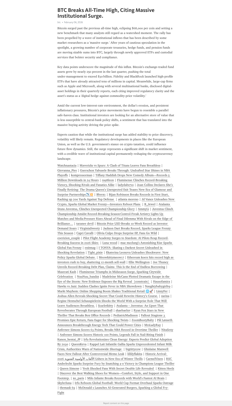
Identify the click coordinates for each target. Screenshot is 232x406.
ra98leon (108, 180)
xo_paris (78, 378)
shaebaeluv (123, 310)
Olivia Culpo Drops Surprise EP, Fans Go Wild (127, 233)
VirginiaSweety (90, 228)
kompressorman (81, 175)
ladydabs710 (126, 185)
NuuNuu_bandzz (88, 276)
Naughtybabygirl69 (157, 286)
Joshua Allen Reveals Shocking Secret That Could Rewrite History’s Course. (107, 296)
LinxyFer (162, 291)
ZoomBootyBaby (143, 320)
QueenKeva (78, 344)
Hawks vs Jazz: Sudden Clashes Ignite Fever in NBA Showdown (99, 286)
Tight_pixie (95, 252)
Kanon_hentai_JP (68, 339)
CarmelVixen (154, 359)
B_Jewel (149, 204)
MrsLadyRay (152, 325)
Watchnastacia (66, 165)
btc (59, 22)
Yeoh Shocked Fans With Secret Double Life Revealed (119, 368)
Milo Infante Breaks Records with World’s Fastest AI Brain (125, 378)
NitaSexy (167, 330)
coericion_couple (68, 238)
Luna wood (109, 243)
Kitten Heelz (166, 368)
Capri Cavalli (84, 233)
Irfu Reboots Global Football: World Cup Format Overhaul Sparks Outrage (124, 383)
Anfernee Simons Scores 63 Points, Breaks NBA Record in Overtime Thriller (107, 330)
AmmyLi (143, 209)
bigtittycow (133, 349)
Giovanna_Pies (67, 170)
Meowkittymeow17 (111, 257)
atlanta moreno (128, 199)
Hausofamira (161, 281)
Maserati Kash (66, 272)
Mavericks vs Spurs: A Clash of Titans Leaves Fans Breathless (120, 165)
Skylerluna (64, 383)
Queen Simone (69, 368)
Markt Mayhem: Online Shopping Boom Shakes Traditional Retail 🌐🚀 (105, 291)
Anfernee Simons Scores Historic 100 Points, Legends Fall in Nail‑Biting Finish (111, 335)
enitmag (90, 248)
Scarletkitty (105, 305)
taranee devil (85, 223)
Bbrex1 (101, 194)
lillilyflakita (134, 354)
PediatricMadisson (125, 315)
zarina (165, 296)
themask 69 (67, 388)
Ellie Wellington (139, 262)
